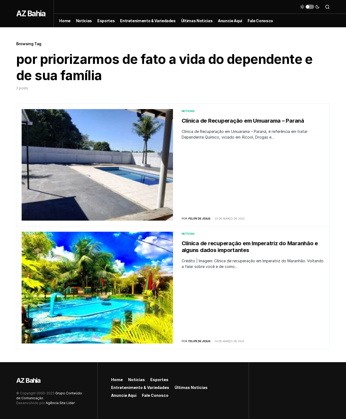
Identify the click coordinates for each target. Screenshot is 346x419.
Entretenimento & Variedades (140, 387)
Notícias (188, 111)
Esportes (159, 379)
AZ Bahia (30, 13)
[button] (310, 6)
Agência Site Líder (60, 403)
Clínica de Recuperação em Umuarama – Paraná (243, 120)
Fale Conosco (155, 395)
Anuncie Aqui (124, 395)
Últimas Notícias (191, 387)
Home (117, 379)
